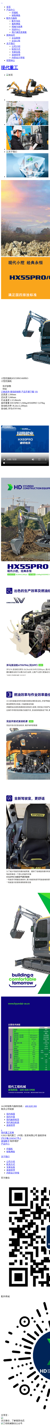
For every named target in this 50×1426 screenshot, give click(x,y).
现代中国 (10, 1117)
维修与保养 (17, 26)
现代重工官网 (7, 1132)
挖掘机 (15, 12)
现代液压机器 (12, 1122)
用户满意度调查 (19, 32)
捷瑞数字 (5, 1141)
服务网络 (16, 24)
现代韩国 (10, 1114)
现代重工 (9, 67)
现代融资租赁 (12, 1119)
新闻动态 (10, 35)
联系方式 (16, 49)
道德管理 (16, 55)
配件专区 (16, 21)
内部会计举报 (18, 57)
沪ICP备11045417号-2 (11, 1138)
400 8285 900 (31, 1106)
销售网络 (16, 15)
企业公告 (16, 41)
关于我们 (10, 43)
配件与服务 (11, 18)
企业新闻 (16, 38)
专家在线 (16, 52)
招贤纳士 (10, 60)
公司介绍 (16, 46)
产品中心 (10, 10)
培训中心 (16, 29)
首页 (8, 7)
